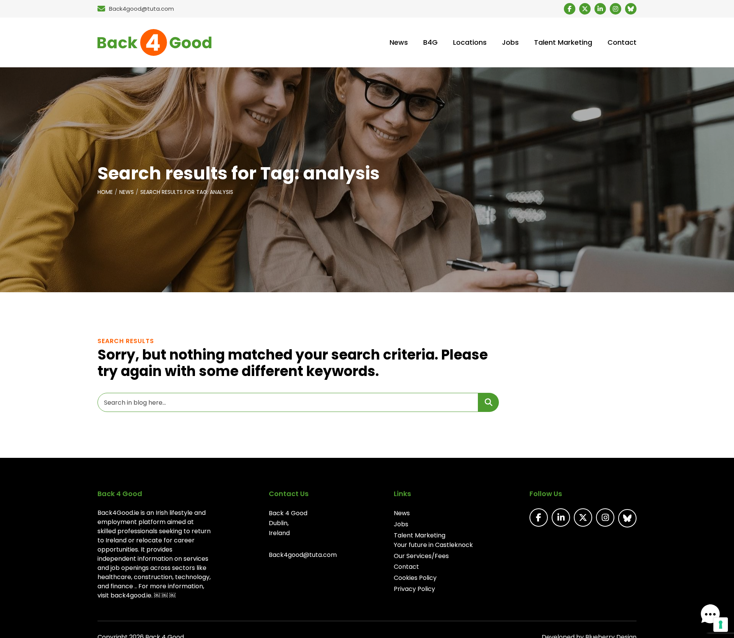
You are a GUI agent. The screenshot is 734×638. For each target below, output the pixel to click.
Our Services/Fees (421, 556)
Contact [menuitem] (622, 42)
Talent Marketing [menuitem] (563, 42)
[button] (710, 614)
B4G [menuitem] (430, 42)
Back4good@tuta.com (303, 554)
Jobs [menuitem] (510, 42)
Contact (406, 566)
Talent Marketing (419, 535)
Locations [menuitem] (470, 42)
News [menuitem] (399, 42)
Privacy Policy (414, 588)
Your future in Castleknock (433, 544)
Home (105, 192)
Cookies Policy (415, 577)
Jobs (401, 524)
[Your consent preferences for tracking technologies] (720, 624)
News (126, 192)
